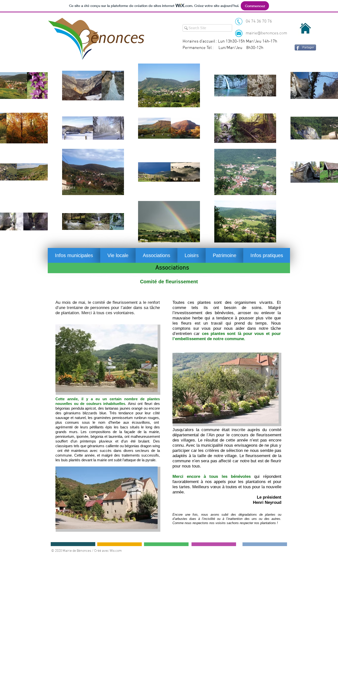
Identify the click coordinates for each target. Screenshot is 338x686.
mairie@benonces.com (266, 33)
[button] (74, 255)
